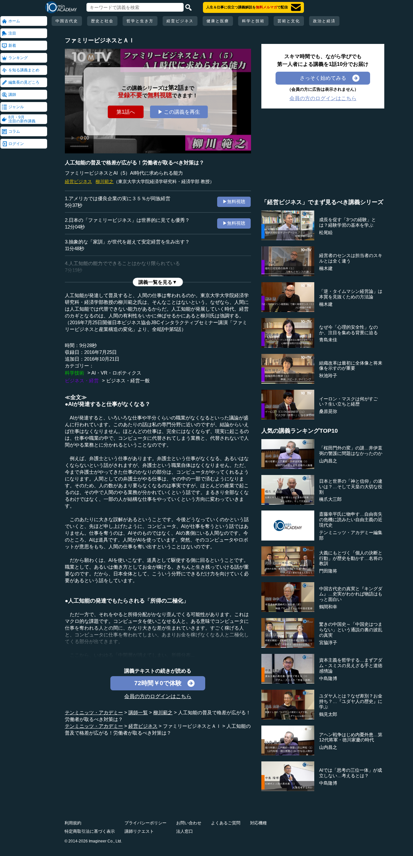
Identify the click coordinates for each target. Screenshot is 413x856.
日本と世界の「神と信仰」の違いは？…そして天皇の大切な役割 (350, 487)
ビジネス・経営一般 (128, 380)
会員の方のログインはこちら (157, 696)
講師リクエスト (139, 831)
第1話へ (125, 112)
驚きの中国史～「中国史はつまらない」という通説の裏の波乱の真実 (350, 630)
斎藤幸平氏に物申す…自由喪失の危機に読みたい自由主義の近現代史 (350, 519)
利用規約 (73, 822)
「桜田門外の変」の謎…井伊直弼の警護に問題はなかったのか (350, 450)
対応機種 (258, 822)
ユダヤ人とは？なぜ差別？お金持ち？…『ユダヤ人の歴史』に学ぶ (350, 701)
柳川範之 (105, 181)
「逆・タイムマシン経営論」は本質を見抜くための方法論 (350, 294)
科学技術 (74, 373)
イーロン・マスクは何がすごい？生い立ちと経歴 (348, 401)
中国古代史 (66, 21)
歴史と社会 (102, 21)
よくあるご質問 (225, 822)
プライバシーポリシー (145, 822)
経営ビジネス (180, 21)
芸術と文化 (288, 21)
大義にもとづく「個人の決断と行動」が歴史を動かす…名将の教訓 (350, 558)
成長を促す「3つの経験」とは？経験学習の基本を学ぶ (347, 222)
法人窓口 (184, 831)
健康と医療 (217, 21)
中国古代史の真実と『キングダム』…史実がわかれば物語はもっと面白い (350, 594)
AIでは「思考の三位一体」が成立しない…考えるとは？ (350, 773)
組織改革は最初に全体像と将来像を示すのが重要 (350, 365)
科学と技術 (253, 21)
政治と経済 (324, 21)
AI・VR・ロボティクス (116, 373)
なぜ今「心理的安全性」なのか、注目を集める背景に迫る (348, 330)
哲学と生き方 (140, 21)
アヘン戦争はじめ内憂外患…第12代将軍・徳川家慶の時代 (350, 737)
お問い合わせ (188, 822)
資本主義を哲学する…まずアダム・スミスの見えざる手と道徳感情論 (350, 665)
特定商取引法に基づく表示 (90, 831)
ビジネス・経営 (82, 380)
